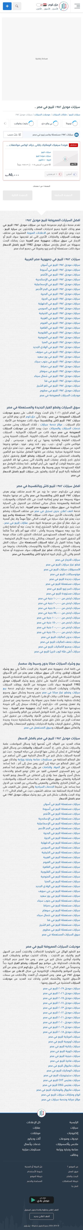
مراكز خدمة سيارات (51, 424)
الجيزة (49, 160)
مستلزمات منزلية (31, 1149)
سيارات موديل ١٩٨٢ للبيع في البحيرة (60, 294)
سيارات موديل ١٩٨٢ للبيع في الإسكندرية (58, 279)
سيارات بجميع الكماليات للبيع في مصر (59, 646)
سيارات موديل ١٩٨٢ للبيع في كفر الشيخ (58, 385)
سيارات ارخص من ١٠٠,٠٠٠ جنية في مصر (58, 617)
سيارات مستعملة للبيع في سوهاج (61, 910)
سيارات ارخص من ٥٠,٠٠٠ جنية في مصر (59, 608)
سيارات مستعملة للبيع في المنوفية (60, 876)
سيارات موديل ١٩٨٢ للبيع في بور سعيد (58, 356)
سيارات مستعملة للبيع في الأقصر (61, 814)
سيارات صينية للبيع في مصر (65, 1056)
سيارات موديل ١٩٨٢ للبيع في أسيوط (60, 270)
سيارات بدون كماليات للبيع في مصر (60, 637)
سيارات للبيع (74, 115)
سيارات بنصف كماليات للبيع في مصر (60, 642)
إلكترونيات (72, 1133)
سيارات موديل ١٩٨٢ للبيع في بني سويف (58, 352)
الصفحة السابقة (63, 195)
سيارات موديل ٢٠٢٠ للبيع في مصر (61, 1022)
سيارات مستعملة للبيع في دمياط (61, 905)
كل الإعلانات (33, 1122)
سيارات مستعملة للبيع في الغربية (61, 857)
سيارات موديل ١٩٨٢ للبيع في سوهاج (60, 371)
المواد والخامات (51, 767)
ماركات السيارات (60, 115)
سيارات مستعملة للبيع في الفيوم (61, 862)
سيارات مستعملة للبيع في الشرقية (61, 852)
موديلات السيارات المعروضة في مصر (60, 395)
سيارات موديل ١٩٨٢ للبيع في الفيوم (60, 323)
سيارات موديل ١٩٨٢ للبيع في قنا (62, 381)
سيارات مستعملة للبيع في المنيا (62, 881)
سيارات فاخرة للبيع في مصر (65, 1061)
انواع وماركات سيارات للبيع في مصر (60, 1094)
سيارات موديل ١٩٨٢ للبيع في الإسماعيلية (57, 284)
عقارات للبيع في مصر (16, 523)
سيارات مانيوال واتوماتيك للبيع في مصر (58, 1090)
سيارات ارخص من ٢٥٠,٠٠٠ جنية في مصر (58, 632)
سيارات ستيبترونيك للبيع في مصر (62, 1075)
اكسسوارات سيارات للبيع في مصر (62, 569)
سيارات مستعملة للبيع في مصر (63, 584)
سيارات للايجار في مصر (67, 559)
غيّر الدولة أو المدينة (33, 1167)
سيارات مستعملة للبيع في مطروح (61, 929)
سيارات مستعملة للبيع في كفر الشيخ (59, 925)
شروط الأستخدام (34, 1171)
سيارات (74, 1127)
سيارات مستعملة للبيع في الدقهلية (60, 843)
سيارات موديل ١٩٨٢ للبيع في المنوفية (59, 337)
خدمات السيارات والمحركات (64, 428)
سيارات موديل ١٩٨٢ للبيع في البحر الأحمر (58, 289)
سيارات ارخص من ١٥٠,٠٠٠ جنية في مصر (58, 622)
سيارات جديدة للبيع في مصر (64, 579)
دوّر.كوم (30, 416)
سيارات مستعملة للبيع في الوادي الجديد (58, 886)
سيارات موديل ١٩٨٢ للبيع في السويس (59, 308)
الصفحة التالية (19, 195)
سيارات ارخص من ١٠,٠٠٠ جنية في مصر (59, 598)
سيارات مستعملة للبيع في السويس (60, 847)
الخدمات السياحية (44, 786)
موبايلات (35, 1133)
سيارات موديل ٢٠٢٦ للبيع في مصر (61, 993)
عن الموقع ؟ (72, 1167)
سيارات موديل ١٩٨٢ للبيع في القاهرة (60, 327)
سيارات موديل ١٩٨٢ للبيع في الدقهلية (59, 303)
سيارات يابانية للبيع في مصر (65, 1046)
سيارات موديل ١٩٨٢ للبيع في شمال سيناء (57, 376)
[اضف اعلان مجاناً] (7, 6)
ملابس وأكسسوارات (67, 1144)
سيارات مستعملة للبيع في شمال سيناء (58, 915)
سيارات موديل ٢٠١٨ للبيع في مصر (61, 1032)
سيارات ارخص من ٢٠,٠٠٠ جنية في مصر (59, 603)
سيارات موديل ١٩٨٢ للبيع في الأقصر (60, 274)
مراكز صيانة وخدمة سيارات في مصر (61, 1099)
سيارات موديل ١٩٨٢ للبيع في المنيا (61, 342)
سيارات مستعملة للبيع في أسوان (61, 804)
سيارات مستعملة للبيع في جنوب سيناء (58, 900)
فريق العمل (73, 1171)
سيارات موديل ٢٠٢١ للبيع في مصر (61, 1017)
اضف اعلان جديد (42, 1216)
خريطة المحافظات (70, 1181)
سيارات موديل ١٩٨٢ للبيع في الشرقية (59, 313)
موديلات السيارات (42, 115)
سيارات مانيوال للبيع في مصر (64, 1065)
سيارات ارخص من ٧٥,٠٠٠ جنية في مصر (59, 613)
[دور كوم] (41, 1114)
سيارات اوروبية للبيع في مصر (64, 1041)
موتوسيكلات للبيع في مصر (65, 574)
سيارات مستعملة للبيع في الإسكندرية (59, 818)
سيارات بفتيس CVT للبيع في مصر (61, 1080)
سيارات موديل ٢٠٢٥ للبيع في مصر (61, 998)
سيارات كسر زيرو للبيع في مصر (63, 588)
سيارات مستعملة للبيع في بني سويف (59, 891)
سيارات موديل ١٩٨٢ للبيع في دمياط (60, 366)
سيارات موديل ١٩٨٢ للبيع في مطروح (60, 390)
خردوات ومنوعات (68, 1138)
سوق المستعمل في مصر (38, 727)
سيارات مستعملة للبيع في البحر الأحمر (59, 828)
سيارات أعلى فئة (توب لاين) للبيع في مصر (57, 651)
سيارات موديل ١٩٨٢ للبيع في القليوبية (59, 332)
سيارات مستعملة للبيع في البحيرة (61, 833)
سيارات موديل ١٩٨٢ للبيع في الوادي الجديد (56, 347)
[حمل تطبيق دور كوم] (41, 1200)
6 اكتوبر (42, 160)
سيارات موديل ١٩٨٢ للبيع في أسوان (60, 265)
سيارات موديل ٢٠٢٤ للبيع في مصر (61, 1003)
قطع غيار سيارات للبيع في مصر (63, 564)
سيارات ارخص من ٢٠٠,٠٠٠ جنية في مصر (58, 627)
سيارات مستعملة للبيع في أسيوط (61, 809)
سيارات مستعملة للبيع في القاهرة (61, 867)
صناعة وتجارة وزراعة (67, 1149)
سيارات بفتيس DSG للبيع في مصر (61, 1085)
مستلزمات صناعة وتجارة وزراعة (35, 759)
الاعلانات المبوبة (36, 233)
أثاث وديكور (34, 1138)
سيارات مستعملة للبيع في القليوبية (60, 871)
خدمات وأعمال (32, 1144)
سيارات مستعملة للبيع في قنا (63, 920)
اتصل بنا (74, 1186)
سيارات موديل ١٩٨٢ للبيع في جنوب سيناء (57, 361)
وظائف (74, 1155)
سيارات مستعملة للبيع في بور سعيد (60, 896)
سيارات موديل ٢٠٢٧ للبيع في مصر (61, 988)
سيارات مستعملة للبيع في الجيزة (62, 838)
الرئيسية (73, 1122)
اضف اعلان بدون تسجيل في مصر (54, 511)
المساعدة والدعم (34, 1181)
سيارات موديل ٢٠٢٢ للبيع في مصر (61, 1012)
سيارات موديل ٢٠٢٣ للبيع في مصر (61, 1007)
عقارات (36, 1127)
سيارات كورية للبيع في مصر (65, 1051)
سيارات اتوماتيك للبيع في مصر (63, 1070)
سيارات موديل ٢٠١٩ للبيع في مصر (61, 1027)
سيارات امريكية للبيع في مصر (64, 1036)
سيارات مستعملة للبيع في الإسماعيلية (58, 823)
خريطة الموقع (36, 1176)
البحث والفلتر (72, 1176)
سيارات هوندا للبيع (43, 156)
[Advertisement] (41, 58)
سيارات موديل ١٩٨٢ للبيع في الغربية (60, 318)
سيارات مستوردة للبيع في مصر (63, 593)
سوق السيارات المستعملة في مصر (61, 934)
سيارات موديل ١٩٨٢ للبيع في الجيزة (61, 299)
